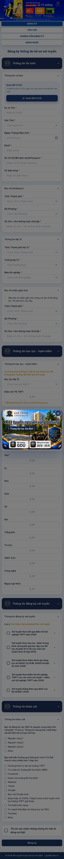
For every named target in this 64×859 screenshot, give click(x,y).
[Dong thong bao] (58, 413)
